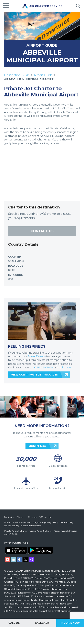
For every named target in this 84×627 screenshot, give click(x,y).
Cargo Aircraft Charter (65, 531)
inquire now (64, 367)
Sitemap (32, 517)
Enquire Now (37, 445)
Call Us (14, 622)
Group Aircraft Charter (41, 531)
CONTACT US (42, 231)
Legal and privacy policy (45, 522)
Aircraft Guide (11, 534)
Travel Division (37, 356)
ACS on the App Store (16, 550)
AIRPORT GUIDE (42, 45)
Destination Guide (17, 75)
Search (78, 6)
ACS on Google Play (40, 550)
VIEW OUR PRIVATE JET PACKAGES (34, 374)
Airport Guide (43, 75)
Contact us (9, 517)
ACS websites (45, 517)
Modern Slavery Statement (17, 522)
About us (21, 517)
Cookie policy (66, 522)
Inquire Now (70, 622)
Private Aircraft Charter (16, 531)
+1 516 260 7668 (44, 367)
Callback (42, 622)
